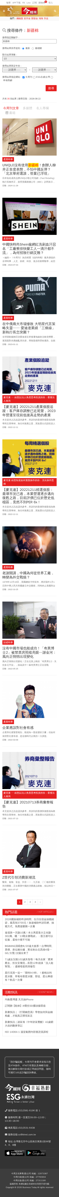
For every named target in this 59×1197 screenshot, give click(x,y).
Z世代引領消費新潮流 (18, 877)
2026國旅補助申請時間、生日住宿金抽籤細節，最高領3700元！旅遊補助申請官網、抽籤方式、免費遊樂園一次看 (29, 923)
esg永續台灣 (43, 77)
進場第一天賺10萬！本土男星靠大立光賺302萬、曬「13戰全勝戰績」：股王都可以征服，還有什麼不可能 (29, 936)
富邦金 (27, 18)
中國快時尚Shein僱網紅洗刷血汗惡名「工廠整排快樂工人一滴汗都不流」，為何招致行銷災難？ (29, 248)
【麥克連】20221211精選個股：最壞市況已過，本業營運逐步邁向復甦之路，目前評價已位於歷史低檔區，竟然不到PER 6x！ (28, 496)
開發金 (34, 18)
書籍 (12, 113)
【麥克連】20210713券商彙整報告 (27, 804)
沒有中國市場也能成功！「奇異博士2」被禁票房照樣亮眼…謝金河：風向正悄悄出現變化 (29, 652)
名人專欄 (42, 108)
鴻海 (41, 18)
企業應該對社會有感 (18, 728)
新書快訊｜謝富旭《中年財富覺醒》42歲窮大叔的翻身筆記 (29, 1023)
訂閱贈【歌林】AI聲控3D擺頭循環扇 (25, 1005)
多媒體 (27, 108)
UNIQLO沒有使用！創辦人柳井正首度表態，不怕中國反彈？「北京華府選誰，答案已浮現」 (29, 169)
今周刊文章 (11, 108)
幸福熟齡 (7, 80)
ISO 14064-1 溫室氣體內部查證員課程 (26, 1032)
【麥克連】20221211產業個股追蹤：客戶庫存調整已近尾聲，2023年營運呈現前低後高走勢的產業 (29, 411)
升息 (46, 18)
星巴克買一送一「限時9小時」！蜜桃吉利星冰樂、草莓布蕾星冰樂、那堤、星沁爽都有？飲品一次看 (29, 976)
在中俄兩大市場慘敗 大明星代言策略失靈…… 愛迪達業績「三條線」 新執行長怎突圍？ (28, 328)
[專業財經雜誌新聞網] (29, 11)
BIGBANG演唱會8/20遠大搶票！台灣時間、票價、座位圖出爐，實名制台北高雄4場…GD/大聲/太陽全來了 (29, 950)
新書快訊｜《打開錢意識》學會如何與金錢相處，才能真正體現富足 (29, 1014)
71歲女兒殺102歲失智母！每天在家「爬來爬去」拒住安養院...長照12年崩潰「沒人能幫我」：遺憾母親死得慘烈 (29, 963)
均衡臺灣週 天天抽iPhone (19, 999)
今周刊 (29, 77)
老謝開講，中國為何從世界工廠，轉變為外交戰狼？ (28, 575)
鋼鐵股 (20, 18)
